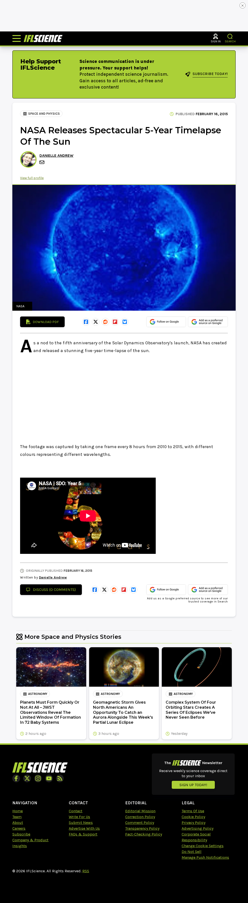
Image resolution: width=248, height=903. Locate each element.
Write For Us (79, 816)
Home (17, 811)
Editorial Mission (140, 811)
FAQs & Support (83, 834)
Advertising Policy (197, 828)
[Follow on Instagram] (38, 778)
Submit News (81, 822)
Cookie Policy (193, 816)
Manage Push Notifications (205, 857)
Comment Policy (139, 822)
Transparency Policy (142, 828)
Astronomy (37, 694)
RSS (85, 871)
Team (17, 816)
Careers (18, 828)
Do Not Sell (192, 851)
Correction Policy (140, 816)
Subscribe (21, 834)
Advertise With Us (84, 828)
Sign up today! (193, 785)
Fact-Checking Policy (143, 834)
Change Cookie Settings (203, 845)
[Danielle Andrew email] (42, 162)
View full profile (32, 178)
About (17, 822)
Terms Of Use (193, 811)
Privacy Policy (193, 822)
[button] (230, 36)
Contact (75, 811)
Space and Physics (44, 113)
